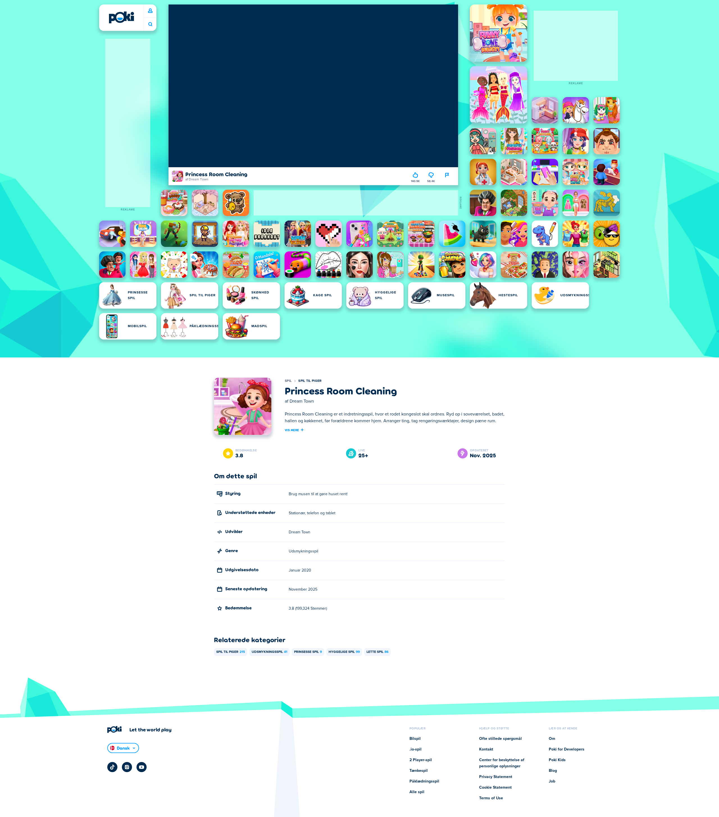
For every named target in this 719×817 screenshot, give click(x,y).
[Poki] (121, 17)
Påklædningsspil (424, 781)
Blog (553, 771)
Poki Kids (557, 760)
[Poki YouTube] (141, 767)
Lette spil (377, 652)
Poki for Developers (566, 749)
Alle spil (416, 792)
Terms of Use (491, 798)
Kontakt (486, 749)
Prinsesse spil (308, 652)
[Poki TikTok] (112, 767)
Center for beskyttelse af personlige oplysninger (501, 763)
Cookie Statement (495, 788)
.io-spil (415, 749)
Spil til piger (310, 381)
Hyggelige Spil (344, 652)
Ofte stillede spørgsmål (500, 739)
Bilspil (415, 739)
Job (552, 781)
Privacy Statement (495, 777)
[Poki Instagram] (127, 767)
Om (552, 739)
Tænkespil (418, 771)
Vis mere (292, 430)
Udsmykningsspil (269, 652)
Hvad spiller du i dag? (150, 24)
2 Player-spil (420, 760)
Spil (288, 381)
